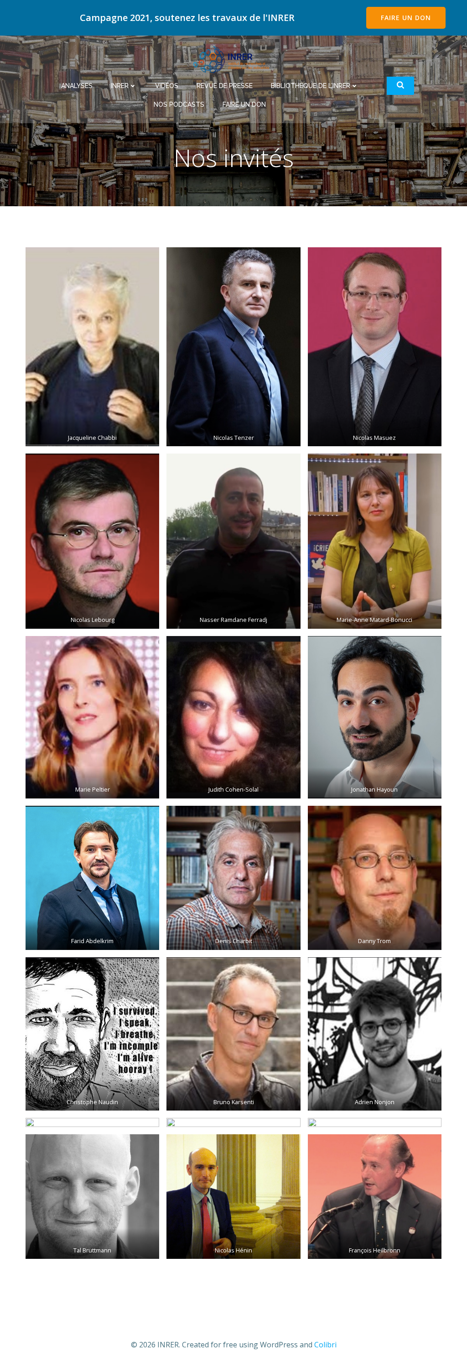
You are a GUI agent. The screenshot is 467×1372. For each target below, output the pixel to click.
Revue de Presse (225, 85)
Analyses (77, 85)
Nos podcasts (179, 104)
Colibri (325, 1345)
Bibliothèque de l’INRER (310, 85)
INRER (120, 85)
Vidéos (166, 85)
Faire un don (244, 104)
